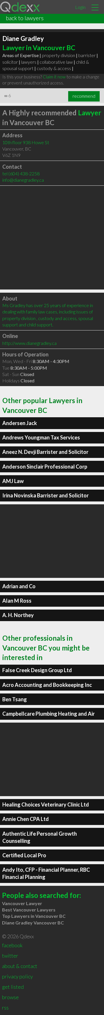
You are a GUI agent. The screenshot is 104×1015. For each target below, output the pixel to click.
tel (21, 173)
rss (5, 1007)
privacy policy (17, 976)
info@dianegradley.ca (23, 180)
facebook (12, 945)
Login (80, 7)
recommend (84, 96)
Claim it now (54, 76)
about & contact (19, 966)
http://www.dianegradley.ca (29, 343)
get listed (13, 987)
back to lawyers (25, 17)
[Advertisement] (52, 238)
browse (10, 997)
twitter (10, 955)
